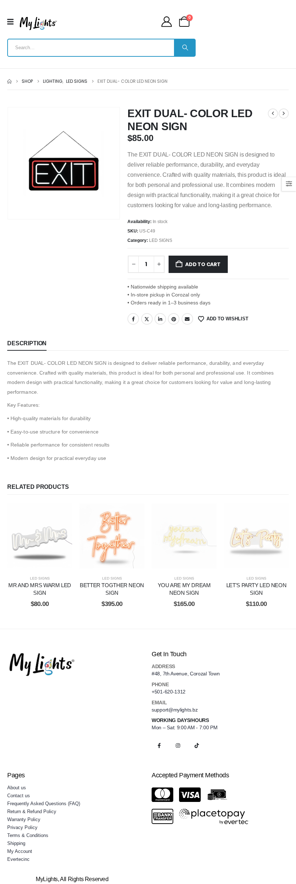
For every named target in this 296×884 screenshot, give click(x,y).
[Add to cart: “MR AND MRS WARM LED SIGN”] (49, 536)
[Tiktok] (196, 745)
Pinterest (173, 319)
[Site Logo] (38, 23)
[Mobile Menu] (12, 22)
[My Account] (166, 21)
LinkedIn (160, 319)
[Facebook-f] (159, 745)
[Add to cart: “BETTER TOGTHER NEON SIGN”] (121, 536)
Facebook (133, 319)
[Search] (184, 47)
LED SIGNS (160, 240)
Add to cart (203, 264)
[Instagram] (178, 745)
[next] (284, 113)
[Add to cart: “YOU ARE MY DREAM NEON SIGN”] (193, 536)
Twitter (147, 319)
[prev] (273, 113)
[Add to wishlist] (31, 536)
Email (187, 319)
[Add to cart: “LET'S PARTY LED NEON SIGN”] (265, 536)
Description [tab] (27, 343)
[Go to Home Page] (9, 81)
